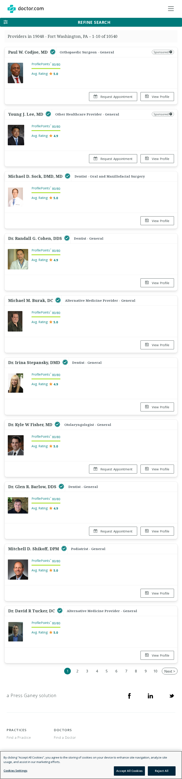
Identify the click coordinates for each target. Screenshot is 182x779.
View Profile (160, 97)
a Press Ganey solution (32, 695)
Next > (169, 671)
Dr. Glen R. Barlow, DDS (32, 486)
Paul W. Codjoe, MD (28, 52)
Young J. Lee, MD (26, 114)
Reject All (161, 771)
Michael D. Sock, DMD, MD (36, 176)
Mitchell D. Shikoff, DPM (34, 548)
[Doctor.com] (25, 9)
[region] (91, 765)
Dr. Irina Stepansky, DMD (34, 362)
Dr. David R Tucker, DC (32, 610)
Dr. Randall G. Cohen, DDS (35, 238)
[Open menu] (170, 8)
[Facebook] (129, 695)
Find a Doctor (65, 737)
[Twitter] (171, 695)
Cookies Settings (15, 771)
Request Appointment (116, 97)
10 (155, 671)
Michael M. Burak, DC (31, 300)
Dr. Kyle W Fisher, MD (30, 424)
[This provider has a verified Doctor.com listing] (52, 52)
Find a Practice (19, 737)
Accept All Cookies (129, 771)
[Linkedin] (150, 695)
